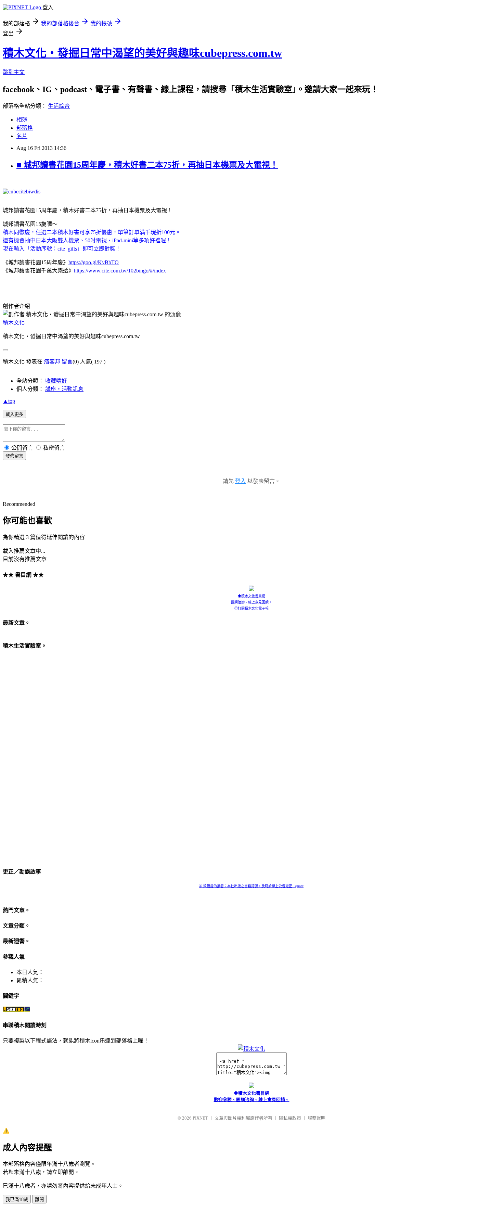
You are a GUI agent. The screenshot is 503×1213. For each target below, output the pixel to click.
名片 (21, 136)
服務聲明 (316, 1118)
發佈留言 (14, 456)
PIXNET (200, 1118)
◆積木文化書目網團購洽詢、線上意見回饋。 (251, 599)
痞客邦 (52, 362)
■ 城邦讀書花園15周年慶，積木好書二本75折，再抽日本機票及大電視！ (147, 165)
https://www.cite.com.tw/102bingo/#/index (120, 270)
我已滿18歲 (16, 1199)
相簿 (21, 120)
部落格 (24, 128)
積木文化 (14, 322)
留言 (67, 362)
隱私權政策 (290, 1118)
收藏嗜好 (56, 381)
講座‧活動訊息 (64, 389)
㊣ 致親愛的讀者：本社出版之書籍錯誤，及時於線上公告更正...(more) (251, 886)
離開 (39, 1199)
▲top (9, 401)
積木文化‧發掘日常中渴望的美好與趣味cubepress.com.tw (142, 53)
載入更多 (14, 414)
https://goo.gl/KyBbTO (93, 262)
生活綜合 (59, 106)
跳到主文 (14, 72)
